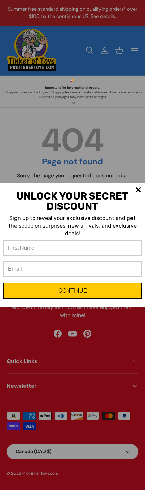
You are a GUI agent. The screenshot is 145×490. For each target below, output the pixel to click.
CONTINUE (72, 291)
